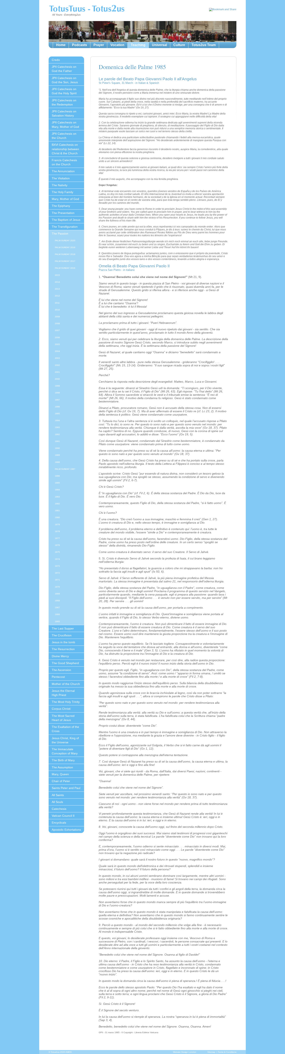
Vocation (117, 45)
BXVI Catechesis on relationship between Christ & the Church (65, 149)
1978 (57, 531)
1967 (57, 607)
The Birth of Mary (63, 760)
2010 (57, 310)
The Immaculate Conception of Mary (65, 751)
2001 (57, 372)
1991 (57, 441)
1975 (57, 552)
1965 (57, 621)
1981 (57, 510)
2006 (57, 337)
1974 (57, 559)
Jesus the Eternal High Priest (63, 693)
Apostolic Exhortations (66, 829)
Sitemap (211, 1052)
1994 (57, 420)
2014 (57, 282)
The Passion (60, 233)
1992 (57, 434)
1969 (57, 594)
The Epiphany (61, 205)
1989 (57, 455)
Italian (142, 82)
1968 (57, 600)
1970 (57, 587)
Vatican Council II (63, 815)
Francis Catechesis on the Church (64, 162)
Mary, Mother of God (65, 199)
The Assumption (62, 767)
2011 (57, 303)
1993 (57, 427)
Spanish (154, 82)
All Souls (57, 802)
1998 (57, 393)
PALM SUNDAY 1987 (65, 469)
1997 (57, 400)
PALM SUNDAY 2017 (65, 261)
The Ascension (61, 670)
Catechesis (59, 808)
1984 (57, 490)
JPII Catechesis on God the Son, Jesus (65, 80)
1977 (57, 538)
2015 (57, 275)
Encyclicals (59, 822)
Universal (159, 45)
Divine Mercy (60, 656)
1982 (57, 504)
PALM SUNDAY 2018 (65, 254)
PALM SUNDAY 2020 (65, 240)
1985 (57, 483)
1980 (57, 517)
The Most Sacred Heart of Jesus (63, 718)
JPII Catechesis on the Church (64, 135)
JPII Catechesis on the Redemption (64, 102)
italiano (130, 269)
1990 (57, 448)
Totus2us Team (204, 45)
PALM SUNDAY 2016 (65, 268)
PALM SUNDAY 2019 (65, 247)
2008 (57, 323)
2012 (57, 296)
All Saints (58, 795)
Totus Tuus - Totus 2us (87, 9)
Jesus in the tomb (63, 642)
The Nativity (59, 185)
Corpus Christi (61, 708)
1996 (57, 407)
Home (61, 45)
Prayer (98, 45)
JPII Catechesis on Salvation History (64, 113)
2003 (57, 358)
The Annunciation (63, 171)
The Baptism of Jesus (66, 219)
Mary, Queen (60, 774)
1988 (57, 462)
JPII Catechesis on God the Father (64, 69)
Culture (179, 45)
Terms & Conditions (227, 1052)
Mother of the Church (66, 684)
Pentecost (58, 676)
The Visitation (61, 178)
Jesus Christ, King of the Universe (65, 740)
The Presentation (63, 213)
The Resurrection (63, 649)
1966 (57, 614)
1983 (57, 497)
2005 (57, 344)
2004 (57, 351)
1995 (57, 413)
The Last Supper (63, 628)
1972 (57, 573)
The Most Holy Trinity (66, 702)
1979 (57, 524)
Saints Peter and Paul (66, 788)
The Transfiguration (65, 226)
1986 (57, 476)
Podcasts (79, 45)
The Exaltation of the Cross (65, 729)
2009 (57, 316)
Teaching (138, 45)
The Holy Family (62, 192)
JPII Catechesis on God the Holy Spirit (64, 91)
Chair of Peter (61, 781)
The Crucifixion (62, 635)
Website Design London (184, 1052)
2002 (57, 365)
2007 (57, 330)
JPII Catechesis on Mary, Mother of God (65, 124)
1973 (57, 566)
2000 (57, 379)
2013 (57, 289)
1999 (57, 386)
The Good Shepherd (65, 663)
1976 (57, 545)
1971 (57, 580)
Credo (56, 60)
